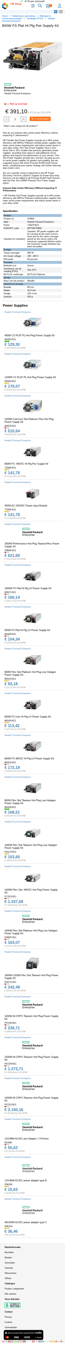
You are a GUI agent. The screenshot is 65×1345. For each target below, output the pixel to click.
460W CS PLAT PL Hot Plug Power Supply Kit (29, 335)
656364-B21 (10, 381)
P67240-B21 (10, 1023)
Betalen (8, 1257)
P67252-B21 (10, 1104)
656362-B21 (10, 339)
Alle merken (10, 1294)
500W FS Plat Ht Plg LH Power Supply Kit (27, 630)
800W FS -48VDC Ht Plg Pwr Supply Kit (26, 463)
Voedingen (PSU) (35, 18)
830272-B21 (10, 592)
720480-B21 (10, 467)
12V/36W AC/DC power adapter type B (25, 1180)
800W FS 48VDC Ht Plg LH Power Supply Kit (29, 758)
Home (5, 16)
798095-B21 (10, 550)
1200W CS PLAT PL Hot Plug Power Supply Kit (30, 377)
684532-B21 (10, 426)
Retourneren (10, 1273)
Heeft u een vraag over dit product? (21, 126)
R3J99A (8, 1142)
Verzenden (10, 1262)
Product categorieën (14, 1288)
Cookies (8, 1322)
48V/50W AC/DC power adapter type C (25, 1222)
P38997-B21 (10, 937)
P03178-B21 (10, 852)
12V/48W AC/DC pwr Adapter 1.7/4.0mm (26, 1138)
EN (60, 11)
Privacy (8, 1317)
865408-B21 (10, 634)
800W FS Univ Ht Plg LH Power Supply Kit (27, 716)
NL (55, 11)
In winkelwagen (41, 118)
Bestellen (9, 1252)
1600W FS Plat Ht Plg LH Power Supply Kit (27, 588)
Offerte (8, 1278)
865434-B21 (10, 762)
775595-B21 (10, 509)
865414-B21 (10, 679)
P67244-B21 (10, 1063)
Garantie (9, 1268)
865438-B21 (10, 807)
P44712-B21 (10, 982)
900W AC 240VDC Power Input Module (25, 505)
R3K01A (8, 1226)
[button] (60, 33)
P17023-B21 (10, 896)
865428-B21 (10, 720)
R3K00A (8, 1184)
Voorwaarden (11, 1327)
